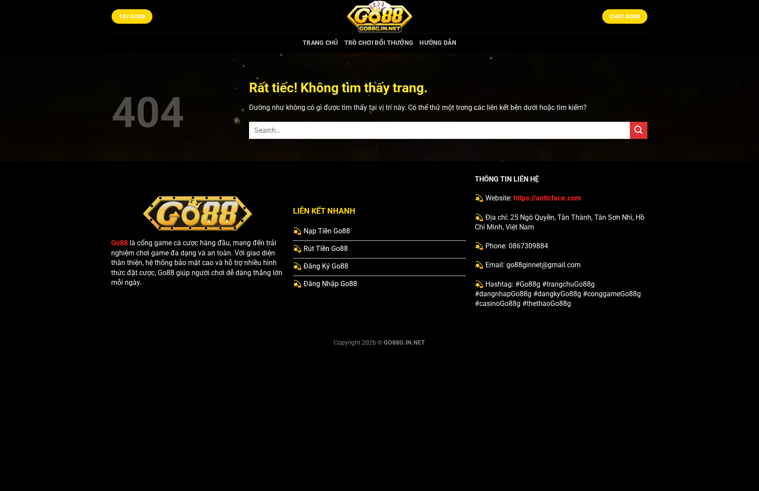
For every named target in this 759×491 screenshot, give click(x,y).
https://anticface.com (547, 198)
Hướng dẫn (437, 43)
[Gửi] (638, 130)
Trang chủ (320, 43)
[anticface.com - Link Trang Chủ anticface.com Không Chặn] (379, 16)
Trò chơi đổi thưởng (378, 43)
